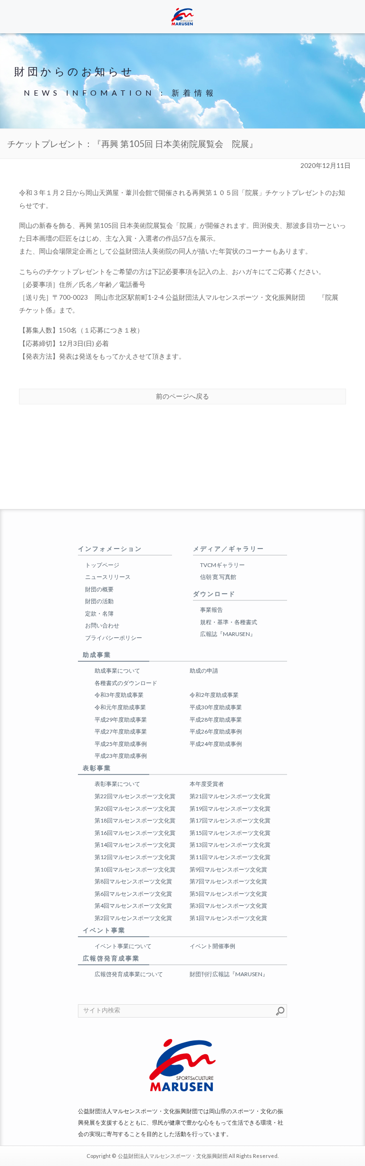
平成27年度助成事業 (121, 731)
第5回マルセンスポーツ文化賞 (228, 893)
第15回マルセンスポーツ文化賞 (230, 832)
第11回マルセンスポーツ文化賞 (230, 857)
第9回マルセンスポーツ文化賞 (228, 869)
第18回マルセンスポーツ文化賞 (135, 820)
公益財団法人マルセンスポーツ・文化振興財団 (173, 1156)
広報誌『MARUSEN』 (228, 633)
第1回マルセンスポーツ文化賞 (228, 917)
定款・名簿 (99, 613)
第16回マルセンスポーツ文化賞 (135, 832)
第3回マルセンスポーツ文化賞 (228, 905)
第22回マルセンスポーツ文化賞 (135, 796)
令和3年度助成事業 (119, 694)
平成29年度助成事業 (121, 719)
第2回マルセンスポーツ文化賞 (133, 917)
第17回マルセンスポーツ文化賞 (230, 820)
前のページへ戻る (182, 396)
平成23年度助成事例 (121, 755)
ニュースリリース (108, 576)
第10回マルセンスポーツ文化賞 (135, 869)
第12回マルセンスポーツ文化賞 (135, 857)
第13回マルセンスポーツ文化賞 (230, 844)
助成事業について (117, 670)
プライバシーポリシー (113, 637)
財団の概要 (99, 589)
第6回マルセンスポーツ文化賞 (133, 893)
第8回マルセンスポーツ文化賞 (133, 881)
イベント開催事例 (212, 946)
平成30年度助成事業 (216, 707)
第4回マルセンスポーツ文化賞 (133, 905)
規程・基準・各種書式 (228, 622)
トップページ (102, 564)
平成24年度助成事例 (216, 743)
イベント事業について (123, 946)
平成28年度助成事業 (216, 719)
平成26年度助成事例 (216, 731)
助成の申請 (204, 670)
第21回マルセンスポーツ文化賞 (230, 796)
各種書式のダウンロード (126, 682)
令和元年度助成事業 (120, 707)
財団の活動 (99, 601)
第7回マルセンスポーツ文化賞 (228, 881)
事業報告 (211, 609)
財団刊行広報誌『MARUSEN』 (229, 974)
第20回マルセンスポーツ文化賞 (135, 808)
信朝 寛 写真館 (218, 576)
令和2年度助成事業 (214, 694)
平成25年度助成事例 (121, 743)
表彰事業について (117, 783)
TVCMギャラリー (222, 564)
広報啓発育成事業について (129, 974)
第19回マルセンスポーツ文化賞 (230, 808)
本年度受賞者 (207, 783)
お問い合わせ (102, 625)
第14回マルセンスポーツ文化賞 (135, 844)
